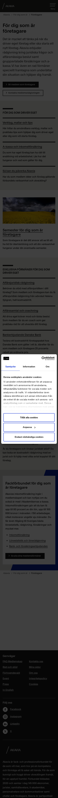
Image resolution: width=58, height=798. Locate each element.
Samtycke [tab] (10, 366)
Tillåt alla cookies (29, 417)
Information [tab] (29, 366)
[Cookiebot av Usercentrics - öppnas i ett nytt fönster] (42, 358)
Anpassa (27, 427)
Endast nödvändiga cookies (29, 437)
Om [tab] (47, 366)
